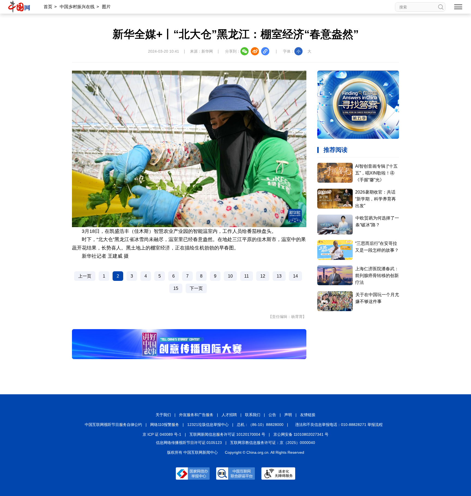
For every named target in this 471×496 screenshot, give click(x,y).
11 (246, 276)
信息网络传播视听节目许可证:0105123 (189, 442)
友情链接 (307, 415)
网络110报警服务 (164, 424)
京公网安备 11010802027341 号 (300, 434)
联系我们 (252, 415)
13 (279, 276)
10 (230, 276)
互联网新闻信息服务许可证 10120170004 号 (227, 434)
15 (175, 288)
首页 (48, 6)
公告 (272, 415)
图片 (106, 6)
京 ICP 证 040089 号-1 (162, 434)
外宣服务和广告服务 (196, 415)
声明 (288, 415)
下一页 (196, 288)
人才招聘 (229, 415)
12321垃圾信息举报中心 (208, 424)
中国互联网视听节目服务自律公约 (113, 424)
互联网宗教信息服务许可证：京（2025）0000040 (272, 442)
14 (295, 276)
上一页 (84, 276)
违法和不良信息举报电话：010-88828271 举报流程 (339, 424)
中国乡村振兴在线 (77, 6)
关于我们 (163, 415)
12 (262, 276)
